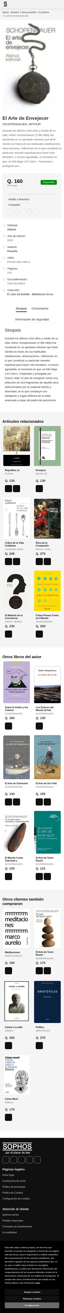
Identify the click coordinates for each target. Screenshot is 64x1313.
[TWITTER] (13, 1159)
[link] (16, 488)
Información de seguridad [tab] (32, 319)
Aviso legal (8, 1175)
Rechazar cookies (32, 1298)
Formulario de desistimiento (17, 1226)
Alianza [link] (11, 229)
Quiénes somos (10, 1214)
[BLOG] (37, 1159)
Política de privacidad (13, 1187)
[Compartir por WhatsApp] (23, 211)
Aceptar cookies (32, 1292)
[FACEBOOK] (5, 1159)
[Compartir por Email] (29, 211)
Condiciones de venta (13, 1181)
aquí (38, 1283)
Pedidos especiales (12, 1220)
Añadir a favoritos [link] (18, 199)
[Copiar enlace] (36, 211)
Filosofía (43, 12)
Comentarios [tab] (40, 308)
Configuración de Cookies (16, 1198)
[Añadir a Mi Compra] (8, 488)
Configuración (32, 1305)
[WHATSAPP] (29, 1159)
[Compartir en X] (16, 211)
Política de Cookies (12, 1192)
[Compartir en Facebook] (10, 211)
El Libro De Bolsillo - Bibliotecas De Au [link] (30, 294)
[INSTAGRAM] (21, 1159)
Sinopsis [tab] (21, 308)
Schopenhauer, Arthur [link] (21, 124)
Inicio (5, 12)
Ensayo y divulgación (23, 12)
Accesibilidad (9, 1232)
